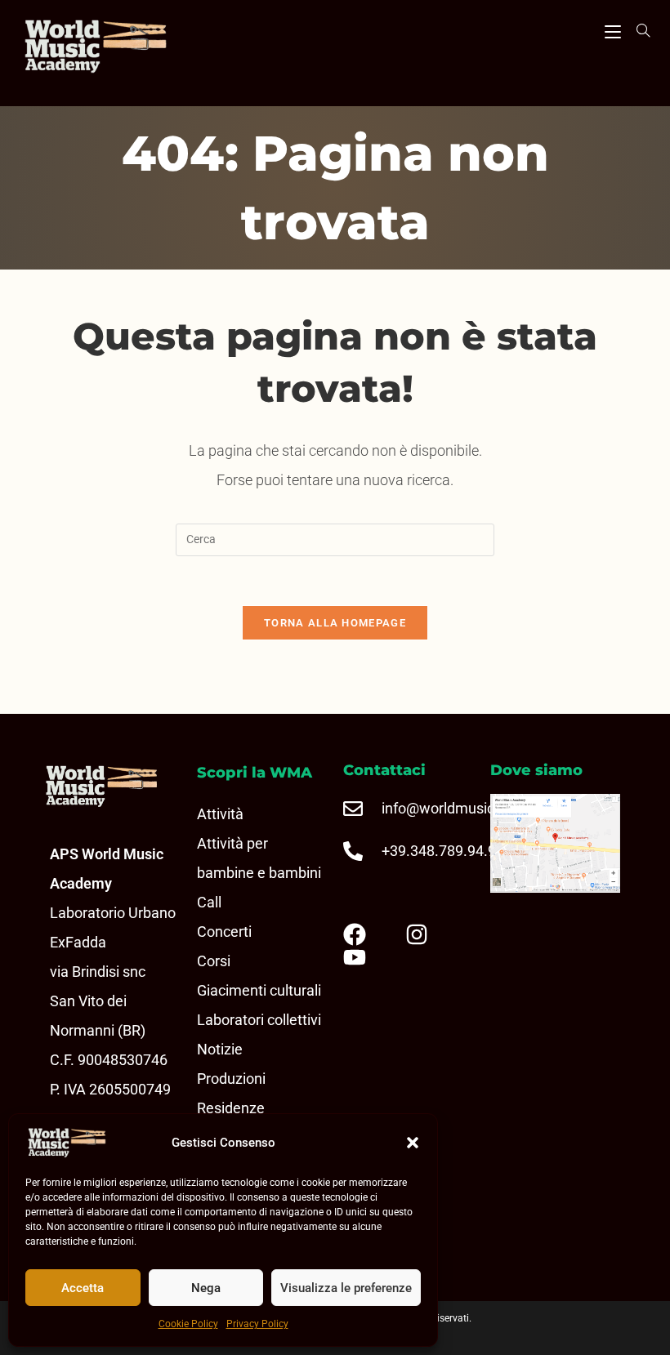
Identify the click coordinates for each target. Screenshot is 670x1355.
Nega (206, 1288)
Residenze (231, 1108)
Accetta (82, 1288)
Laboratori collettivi (259, 1019)
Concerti (224, 931)
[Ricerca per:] (637, 30)
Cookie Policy (188, 1324)
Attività (220, 813)
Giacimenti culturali (259, 990)
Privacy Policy (257, 1324)
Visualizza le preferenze (346, 1288)
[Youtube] (367, 957)
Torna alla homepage (335, 623)
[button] (412, 1142)
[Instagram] (429, 934)
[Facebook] (367, 934)
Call (209, 902)
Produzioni (231, 1078)
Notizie (220, 1049)
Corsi (213, 960)
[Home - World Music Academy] (119, 48)
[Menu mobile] (613, 29)
